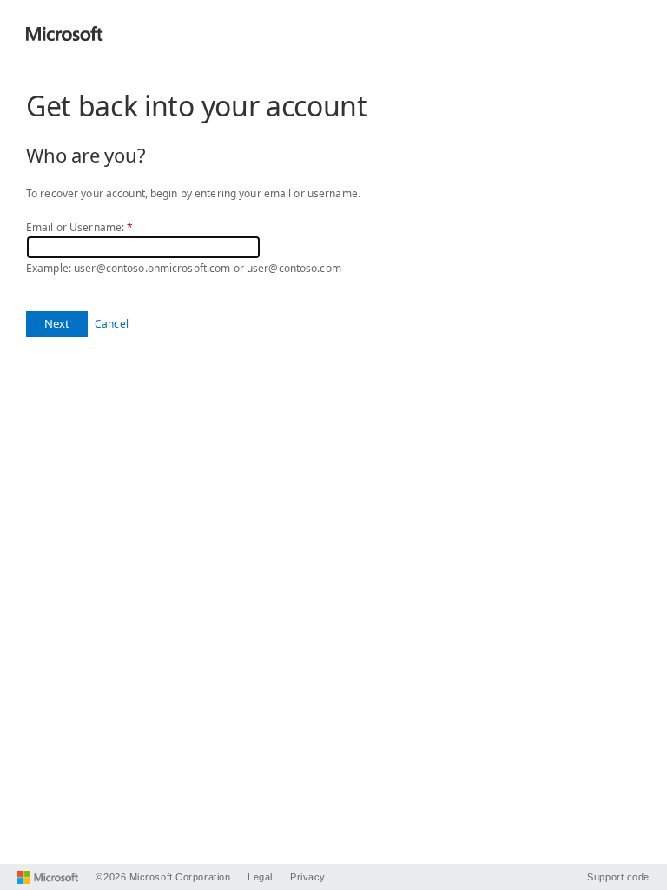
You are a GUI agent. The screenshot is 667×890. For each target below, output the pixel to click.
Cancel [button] (112, 323)
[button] (57, 324)
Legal (260, 877)
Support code (618, 877)
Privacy (308, 877)
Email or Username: (79, 227)
